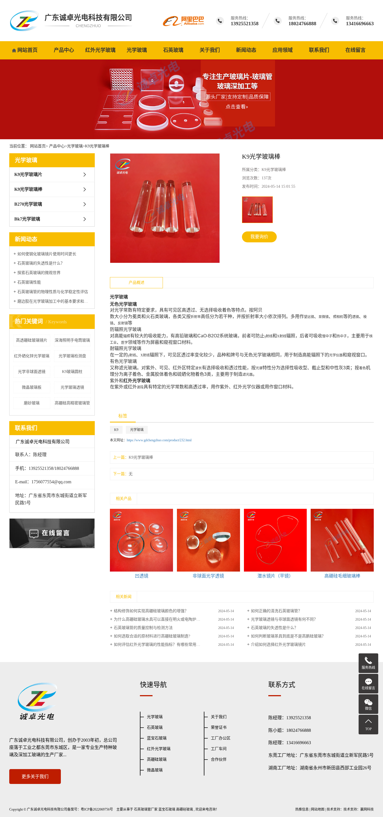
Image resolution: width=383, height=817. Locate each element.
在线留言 (355, 50)
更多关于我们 (35, 776)
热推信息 (302, 809)
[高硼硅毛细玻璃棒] (342, 540)
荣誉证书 (219, 727)
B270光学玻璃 (28, 204)
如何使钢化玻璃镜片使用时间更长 (46, 254)
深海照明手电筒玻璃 (72, 340)
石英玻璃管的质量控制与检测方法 (143, 628)
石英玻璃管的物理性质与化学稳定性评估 (52, 292)
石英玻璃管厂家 (146, 809)
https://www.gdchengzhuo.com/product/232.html (159, 440)
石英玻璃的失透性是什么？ (40, 263)
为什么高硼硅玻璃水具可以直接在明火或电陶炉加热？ (161, 619)
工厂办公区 (220, 738)
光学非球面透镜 (31, 372)
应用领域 (283, 50)
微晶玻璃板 (31, 387)
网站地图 (317, 809)
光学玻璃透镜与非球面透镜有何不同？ (284, 619)
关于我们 (210, 50)
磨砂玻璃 (32, 403)
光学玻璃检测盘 (72, 356)
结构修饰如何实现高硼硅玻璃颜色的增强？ (151, 611)
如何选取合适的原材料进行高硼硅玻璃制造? (152, 636)
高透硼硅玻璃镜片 (31, 340)
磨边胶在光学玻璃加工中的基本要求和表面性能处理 (54, 301)
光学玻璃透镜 (72, 387)
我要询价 (259, 236)
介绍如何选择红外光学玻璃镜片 (278, 644)
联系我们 (319, 50)
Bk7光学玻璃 (27, 219)
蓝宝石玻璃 (157, 738)
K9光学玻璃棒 (97, 146)
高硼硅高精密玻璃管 (72, 403)
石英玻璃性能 (29, 282)
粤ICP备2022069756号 (97, 809)
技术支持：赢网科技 (358, 809)
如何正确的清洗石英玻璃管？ (276, 611)
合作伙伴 (219, 759)
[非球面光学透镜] (208, 540)
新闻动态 (246, 50)
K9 (116, 430)
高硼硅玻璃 (157, 759)
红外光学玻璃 (100, 50)
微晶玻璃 (155, 770)
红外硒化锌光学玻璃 (31, 356)
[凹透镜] (141, 540)
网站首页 (27, 50)
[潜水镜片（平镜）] (275, 540)
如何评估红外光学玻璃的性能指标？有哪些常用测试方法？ (165, 644)
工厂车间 (219, 749)
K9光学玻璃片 (28, 174)
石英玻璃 (173, 50)
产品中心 (64, 50)
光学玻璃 (137, 50)
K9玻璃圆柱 (72, 372)
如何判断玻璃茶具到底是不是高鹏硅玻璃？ (288, 636)
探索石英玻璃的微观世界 (39, 273)
